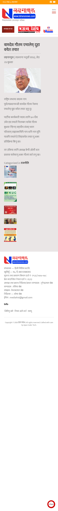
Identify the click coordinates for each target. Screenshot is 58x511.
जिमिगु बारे (8, 311)
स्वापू (30, 311)
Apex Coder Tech (30, 325)
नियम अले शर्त (20, 311)
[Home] (19, 13)
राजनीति (25, 163)
